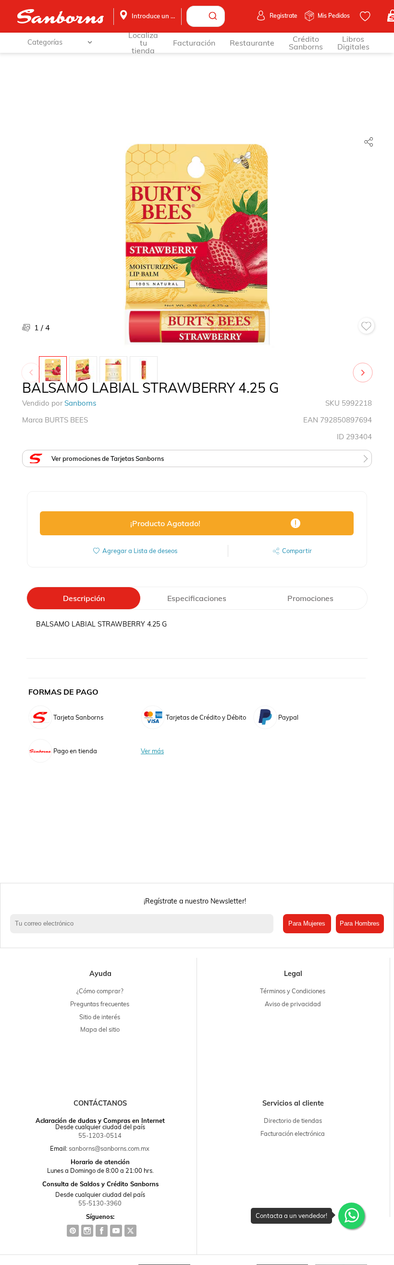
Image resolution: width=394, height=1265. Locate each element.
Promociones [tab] (310, 598)
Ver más (152, 751)
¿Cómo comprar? (99, 991)
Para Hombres (360, 923)
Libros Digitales (353, 42)
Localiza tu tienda (143, 43)
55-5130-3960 (100, 1203)
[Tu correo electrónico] (144, 923)
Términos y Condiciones (292, 991)
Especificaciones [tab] (196, 598)
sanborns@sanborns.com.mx (109, 1148)
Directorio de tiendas (293, 1120)
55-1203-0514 (100, 1135)
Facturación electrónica (292, 1133)
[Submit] (214, 16)
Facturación (194, 43)
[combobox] (205, 16)
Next (365, 368)
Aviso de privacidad (293, 1004)
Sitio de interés (99, 1017)
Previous (33, 368)
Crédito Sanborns (306, 42)
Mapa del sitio (100, 1029)
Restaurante (252, 43)
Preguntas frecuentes (99, 1004)
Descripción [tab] (84, 598)
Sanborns (80, 403)
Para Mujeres (306, 923)
